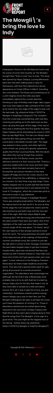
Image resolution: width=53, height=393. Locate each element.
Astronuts (39, 347)
